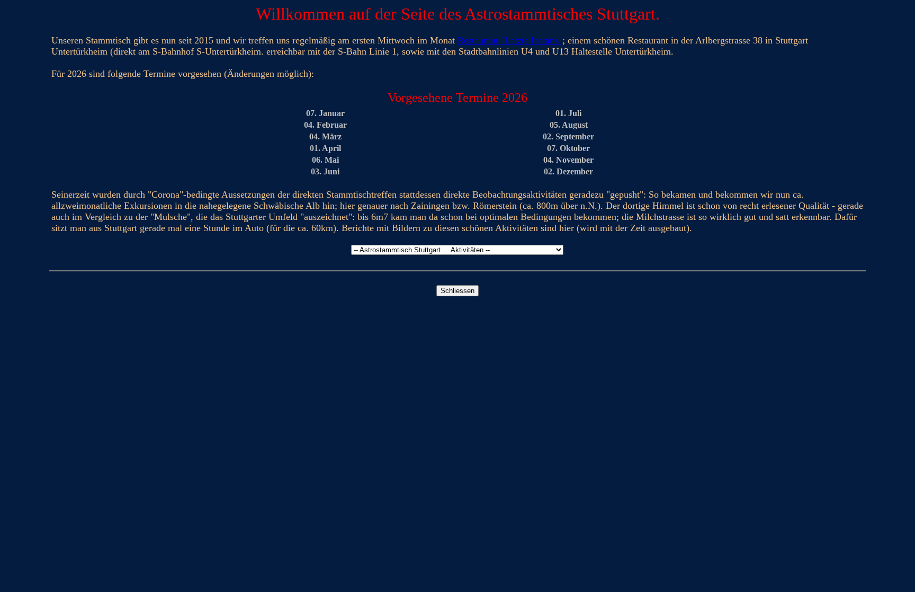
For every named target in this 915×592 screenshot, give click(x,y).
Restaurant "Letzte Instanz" (509, 40)
